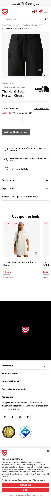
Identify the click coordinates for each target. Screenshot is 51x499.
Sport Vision (7, 25)
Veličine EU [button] (7, 113)
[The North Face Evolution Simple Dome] (21, 239)
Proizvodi (18, 25)
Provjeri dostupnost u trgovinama (20, 196)
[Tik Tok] (27, 417)
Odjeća (27, 25)
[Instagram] (12, 417)
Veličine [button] (16, 113)
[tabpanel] (25, 55)
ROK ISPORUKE (29, 3)
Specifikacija (8, 180)
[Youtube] (20, 417)
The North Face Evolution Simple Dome (19, 263)
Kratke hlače (37, 25)
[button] (25, 19)
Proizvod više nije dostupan (16, 132)
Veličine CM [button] (27, 113)
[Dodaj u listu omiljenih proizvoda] (36, 253)
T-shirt (6, 259)
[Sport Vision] (5, 11)
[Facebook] (5, 417)
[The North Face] (42, 88)
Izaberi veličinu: (10, 108)
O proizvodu (8, 188)
